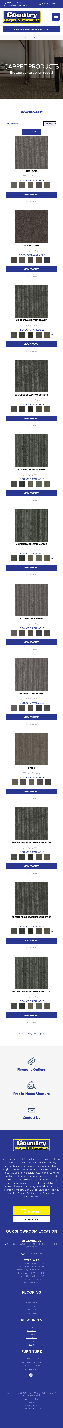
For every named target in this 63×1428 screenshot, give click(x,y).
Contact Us (31, 1337)
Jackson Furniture (31, 1365)
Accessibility (31, 1399)
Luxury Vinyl (31, 1309)
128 (36, 1034)
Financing (31, 1327)
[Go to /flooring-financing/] (31, 1064)
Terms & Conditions (31, 1408)
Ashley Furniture (31, 1358)
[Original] (47, 633)
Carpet (20, 38)
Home (5, 38)
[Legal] (38, 185)
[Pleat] (38, 483)
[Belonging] (31, 600)
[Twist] (47, 483)
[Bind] (31, 450)
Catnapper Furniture (31, 1361)
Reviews (31, 1341)
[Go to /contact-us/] (31, 1112)
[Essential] (22, 633)
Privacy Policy (31, 1405)
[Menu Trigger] (56, 17)
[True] (48, 782)
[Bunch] (22, 483)
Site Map (31, 1402)
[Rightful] (39, 782)
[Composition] (38, 334)
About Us (31, 1330)
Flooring (13, 38)
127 (30, 1034)
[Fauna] (38, 260)
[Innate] (38, 633)
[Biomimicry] (31, 301)
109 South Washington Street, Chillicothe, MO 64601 (15, 4)
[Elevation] (30, 260)
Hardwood (31, 1302)
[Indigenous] (30, 633)
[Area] (31, 226)
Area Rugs (32, 1313)
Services (31, 1334)
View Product (31, 194)
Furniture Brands (31, 1369)
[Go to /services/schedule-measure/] (31, 1088)
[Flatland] (47, 260)
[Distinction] (47, 334)
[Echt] (22, 185)
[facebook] (31, 1375)
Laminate (31, 1306)
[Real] (47, 185)
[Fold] (30, 483)
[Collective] (30, 334)
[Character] (22, 334)
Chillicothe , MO (31, 1241)
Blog (31, 1344)
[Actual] (31, 152)
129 (42, 1034)
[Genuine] (30, 185)
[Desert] (22, 260)
